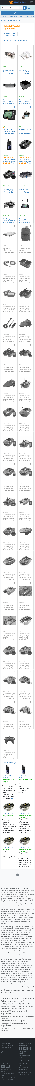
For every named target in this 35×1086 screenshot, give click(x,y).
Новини (20, 1057)
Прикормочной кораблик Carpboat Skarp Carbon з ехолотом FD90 (9, 459)
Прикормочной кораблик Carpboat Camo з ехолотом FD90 (25, 489)
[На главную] (1, 20)
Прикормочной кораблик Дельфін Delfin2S (9, 398)
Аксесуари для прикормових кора (9, 35)
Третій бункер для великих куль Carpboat (25, 280)
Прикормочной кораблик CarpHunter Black (24, 607)
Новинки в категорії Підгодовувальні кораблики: (18, 1006)
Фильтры (8, 40)
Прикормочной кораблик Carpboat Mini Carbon (25, 161)
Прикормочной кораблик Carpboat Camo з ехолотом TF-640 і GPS (9, 727)
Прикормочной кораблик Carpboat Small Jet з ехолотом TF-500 (9, 518)
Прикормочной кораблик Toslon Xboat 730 (24, 636)
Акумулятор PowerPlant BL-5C (8, 249)
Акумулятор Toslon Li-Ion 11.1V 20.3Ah (9, 309)
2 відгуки (13, 163)
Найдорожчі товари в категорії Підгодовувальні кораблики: (17, 1029)
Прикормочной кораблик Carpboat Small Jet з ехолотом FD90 (25, 459)
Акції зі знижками (16, 16)
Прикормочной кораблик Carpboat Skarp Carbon (25, 428)
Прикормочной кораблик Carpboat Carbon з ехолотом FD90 (9, 489)
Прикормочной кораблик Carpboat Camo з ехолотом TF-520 (25, 667)
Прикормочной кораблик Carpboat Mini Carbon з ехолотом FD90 (9, 429)
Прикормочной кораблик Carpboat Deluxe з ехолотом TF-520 (9, 697)
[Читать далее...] (12, 798)
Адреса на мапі (6, 1051)
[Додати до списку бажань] (14, 47)
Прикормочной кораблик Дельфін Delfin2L (25, 339)
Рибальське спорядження (12, 20)
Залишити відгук (9, 73)
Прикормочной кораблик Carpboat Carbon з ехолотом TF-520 (9, 667)
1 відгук (29, 163)
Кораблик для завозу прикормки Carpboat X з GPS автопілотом (25, 191)
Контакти (4, 1053)
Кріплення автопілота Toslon (24, 71)
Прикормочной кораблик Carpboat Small (25, 309)
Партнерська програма (8, 1077)
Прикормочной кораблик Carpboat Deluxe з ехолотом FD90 (25, 518)
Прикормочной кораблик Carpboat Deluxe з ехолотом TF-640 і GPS (25, 727)
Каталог (17, 13)
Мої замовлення (23, 1067)
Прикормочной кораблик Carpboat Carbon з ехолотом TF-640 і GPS (25, 697)
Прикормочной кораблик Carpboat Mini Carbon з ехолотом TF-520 (9, 191)
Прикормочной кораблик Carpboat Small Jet (25, 398)
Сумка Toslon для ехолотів (24, 249)
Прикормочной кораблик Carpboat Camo (25, 577)
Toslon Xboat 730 (7, 813)
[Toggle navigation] (3, 2)
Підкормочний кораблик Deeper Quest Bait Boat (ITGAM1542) (8, 756)
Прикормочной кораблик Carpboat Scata (25, 547)
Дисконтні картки (24, 1055)
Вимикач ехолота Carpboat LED (8, 71)
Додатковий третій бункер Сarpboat (25, 100)
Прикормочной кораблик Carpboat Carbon (9, 577)
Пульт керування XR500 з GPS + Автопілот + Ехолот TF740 (25, 221)
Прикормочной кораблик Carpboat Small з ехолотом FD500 (25, 370)
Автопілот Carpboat (25, 130)
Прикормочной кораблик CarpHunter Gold (8, 636)
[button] (32, 2)
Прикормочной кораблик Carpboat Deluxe (9, 607)
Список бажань (23, 1069)
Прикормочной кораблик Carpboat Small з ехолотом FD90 (9, 370)
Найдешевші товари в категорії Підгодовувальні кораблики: (17, 1017)
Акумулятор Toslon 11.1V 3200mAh (9, 279)
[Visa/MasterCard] (9, 1066)
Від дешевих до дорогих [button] (21, 40)
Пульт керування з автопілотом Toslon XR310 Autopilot (9, 161)
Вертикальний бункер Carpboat (8, 100)
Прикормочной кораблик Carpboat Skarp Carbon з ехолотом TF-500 (9, 548)
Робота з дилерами (7, 1079)
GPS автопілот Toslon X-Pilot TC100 (9, 130)
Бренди (4, 16)
